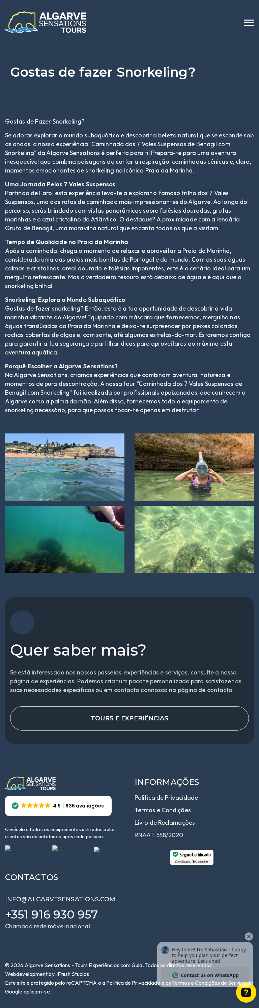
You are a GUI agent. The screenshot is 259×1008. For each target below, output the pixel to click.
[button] (58, 806)
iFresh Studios (73, 974)
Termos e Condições (163, 810)
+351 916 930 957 (51, 914)
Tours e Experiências (130, 718)
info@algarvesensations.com (60, 899)
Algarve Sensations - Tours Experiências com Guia (84, 965)
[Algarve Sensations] (45, 22)
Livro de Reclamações (165, 822)
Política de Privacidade (166, 797)
